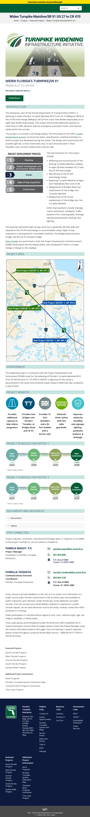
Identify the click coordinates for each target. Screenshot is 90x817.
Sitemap (42, 751)
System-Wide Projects (16, 667)
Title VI (42, 744)
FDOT (75, 713)
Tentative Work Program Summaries (22, 686)
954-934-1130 (59, 577)
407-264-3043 (59, 554)
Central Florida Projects (16, 660)
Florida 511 (60, 717)
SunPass (59, 713)
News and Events (43, 740)
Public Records (76, 727)
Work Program (12, 678)
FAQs (41, 748)
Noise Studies (11, 241)
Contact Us (43, 713)
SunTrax (59, 720)
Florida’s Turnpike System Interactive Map (25, 682)
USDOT (76, 717)
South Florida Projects (16, 663)
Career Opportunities (45, 718)
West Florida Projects (15, 656)
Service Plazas (42, 734)
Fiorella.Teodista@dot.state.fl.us (69, 572)
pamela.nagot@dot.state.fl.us (68, 549)
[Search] (78, 8)
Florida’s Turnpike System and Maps (44, 726)
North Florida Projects (16, 652)
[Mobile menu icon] (85, 8)
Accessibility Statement (78, 721)
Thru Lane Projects (14, 689)
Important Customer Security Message (45, 2)
